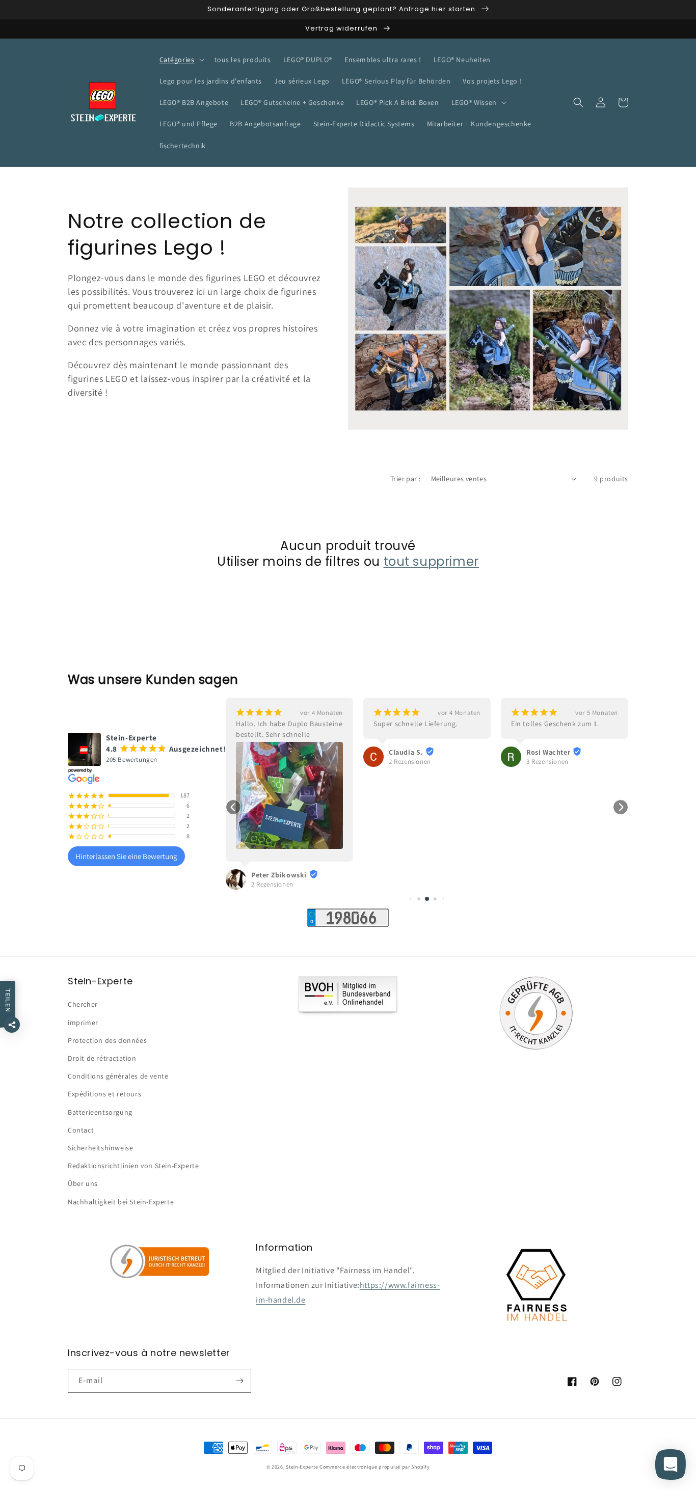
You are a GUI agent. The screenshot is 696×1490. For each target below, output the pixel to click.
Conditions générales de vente (118, 1076)
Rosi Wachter (548, 752)
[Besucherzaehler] (348, 924)
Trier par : (405, 478)
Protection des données (107, 1040)
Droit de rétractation (102, 1058)
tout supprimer (431, 561)
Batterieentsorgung (100, 1112)
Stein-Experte (302, 1467)
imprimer (83, 1022)
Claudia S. (406, 752)
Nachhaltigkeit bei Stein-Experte (121, 1201)
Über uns (83, 1183)
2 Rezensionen (272, 884)
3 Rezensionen (547, 761)
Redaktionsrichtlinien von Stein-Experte (133, 1165)
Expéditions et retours (104, 1093)
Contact (81, 1130)
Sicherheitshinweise (100, 1147)
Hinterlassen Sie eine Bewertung (126, 856)
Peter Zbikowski (279, 874)
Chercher (83, 1004)
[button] (180, 59)
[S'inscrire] (239, 1381)
